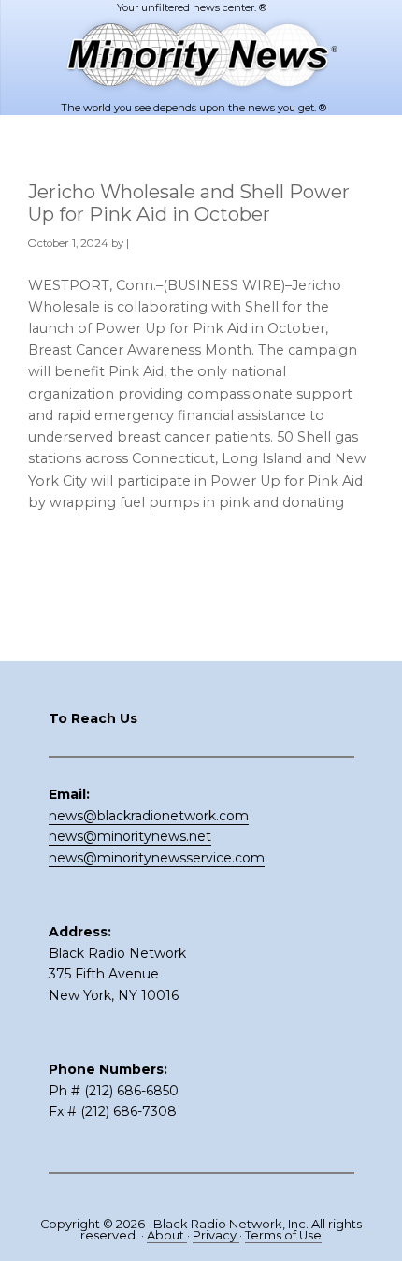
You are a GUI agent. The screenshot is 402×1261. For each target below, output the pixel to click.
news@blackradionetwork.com (149, 815)
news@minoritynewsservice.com (157, 857)
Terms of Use (283, 1235)
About (167, 1235)
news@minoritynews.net (130, 836)
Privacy (216, 1235)
